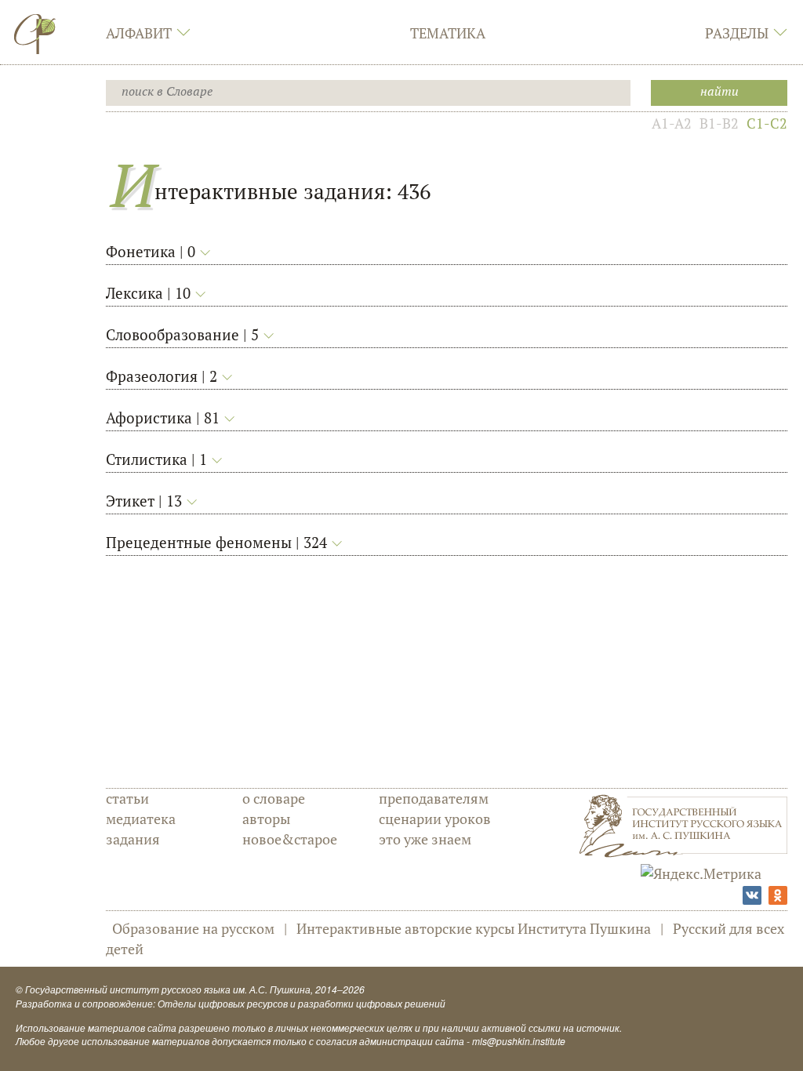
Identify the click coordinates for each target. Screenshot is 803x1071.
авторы (266, 818)
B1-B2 (719, 123)
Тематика (447, 33)
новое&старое (289, 839)
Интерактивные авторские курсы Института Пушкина (473, 928)
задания (133, 839)
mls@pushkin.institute (518, 1040)
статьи (127, 798)
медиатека (141, 818)
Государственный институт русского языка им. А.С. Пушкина (168, 989)
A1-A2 (672, 123)
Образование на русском (193, 928)
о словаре (273, 798)
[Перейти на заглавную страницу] (35, 34)
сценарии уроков (435, 818)
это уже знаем (425, 839)
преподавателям (434, 798)
